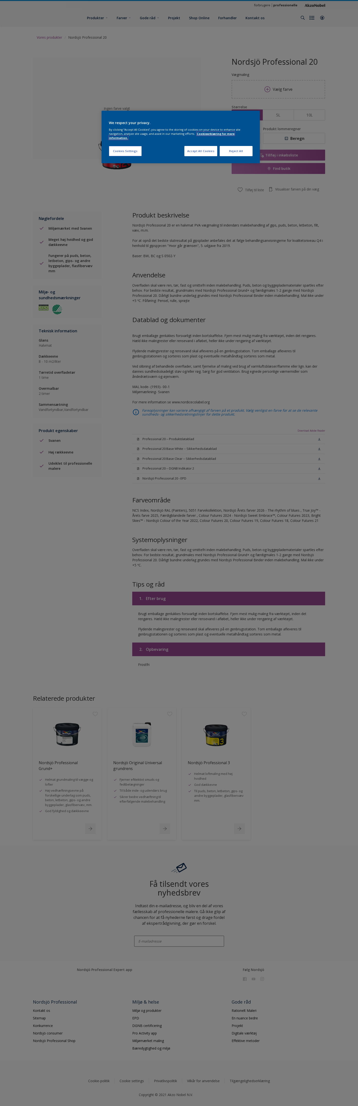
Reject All (236, 151)
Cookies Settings (125, 151)
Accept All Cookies (200, 151)
